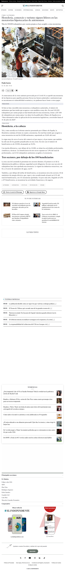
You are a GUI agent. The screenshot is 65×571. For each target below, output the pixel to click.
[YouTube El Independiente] (30, 558)
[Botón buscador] (63, 6)
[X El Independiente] (20, 558)
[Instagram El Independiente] (35, 558)
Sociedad (45, 10)
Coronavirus (15, 185)
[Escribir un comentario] (16, 90)
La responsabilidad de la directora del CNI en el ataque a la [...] (29, 324)
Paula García (6, 83)
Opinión (3, 10)
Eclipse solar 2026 (7, 482)
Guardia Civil (5, 495)
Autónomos (6, 185)
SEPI (3, 484)
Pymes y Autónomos (8, 15)
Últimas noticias (12, 1)
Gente (52, 10)
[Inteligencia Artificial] (17, 533)
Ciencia (37, 10)
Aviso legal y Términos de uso (23, 562)
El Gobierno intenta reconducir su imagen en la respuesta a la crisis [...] (32, 319)
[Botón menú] (2, 6)
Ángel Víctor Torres (42, 1)
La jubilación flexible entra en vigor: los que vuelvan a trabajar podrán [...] (32, 304)
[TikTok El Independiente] (44, 558)
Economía (18, 10)
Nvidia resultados (57, 1)
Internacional (28, 10)
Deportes (59, 10)
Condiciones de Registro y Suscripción (41, 562)
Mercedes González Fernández (10, 500)
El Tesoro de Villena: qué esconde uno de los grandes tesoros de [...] (30, 308)
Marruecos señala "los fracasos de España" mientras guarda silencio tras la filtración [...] (32, 314)
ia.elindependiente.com (17, 536)
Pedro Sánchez (6, 492)
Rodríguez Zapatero (7, 490)
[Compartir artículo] (3, 90)
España (10, 10)
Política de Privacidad (9, 562)
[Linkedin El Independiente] (39, 558)
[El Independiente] (32, 6)
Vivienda (50, 1)
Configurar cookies (32, 565)
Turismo (42, 185)
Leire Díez (5, 497)
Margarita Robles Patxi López (24, 1)
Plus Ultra (5, 487)
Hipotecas (24, 185)
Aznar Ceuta (34, 1)
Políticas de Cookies (56, 562)
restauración (33, 185)
